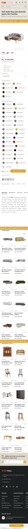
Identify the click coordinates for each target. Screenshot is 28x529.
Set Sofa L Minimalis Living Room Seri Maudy (20, 270)
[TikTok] (13, 486)
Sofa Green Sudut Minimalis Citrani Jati (20, 292)
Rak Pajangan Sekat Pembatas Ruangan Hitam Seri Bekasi (20, 405)
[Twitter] (10, 486)
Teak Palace (9, 66)
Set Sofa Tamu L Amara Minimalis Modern (6, 292)
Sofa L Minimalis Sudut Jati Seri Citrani (20, 335)
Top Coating (4, 73)
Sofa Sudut (19, 184)
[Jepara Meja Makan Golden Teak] (7, 438)
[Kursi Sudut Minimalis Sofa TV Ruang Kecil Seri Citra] (20, 239)
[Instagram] (6, 486)
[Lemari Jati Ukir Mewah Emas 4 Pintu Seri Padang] (7, 352)
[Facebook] (3, 486)
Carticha (13, 184)
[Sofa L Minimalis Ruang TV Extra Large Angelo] (7, 325)
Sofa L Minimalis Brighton (19, 313)
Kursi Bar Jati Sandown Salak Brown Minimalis (20, 427)
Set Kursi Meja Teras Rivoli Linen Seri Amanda (7, 405)
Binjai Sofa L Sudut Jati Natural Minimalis (7, 249)
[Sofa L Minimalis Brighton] (20, 303)
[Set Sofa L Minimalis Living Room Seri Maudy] (20, 260)
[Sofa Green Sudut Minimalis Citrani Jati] (20, 282)
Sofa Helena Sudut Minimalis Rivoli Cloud (7, 313)
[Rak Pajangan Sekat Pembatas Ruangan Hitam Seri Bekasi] (20, 395)
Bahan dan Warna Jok (7, 101)
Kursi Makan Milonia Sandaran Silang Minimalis (7, 383)
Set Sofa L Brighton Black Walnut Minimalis (7, 270)
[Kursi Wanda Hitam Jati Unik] (7, 416)
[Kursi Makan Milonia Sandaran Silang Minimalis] (7, 373)
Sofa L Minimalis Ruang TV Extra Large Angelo (7, 335)
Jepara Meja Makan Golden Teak (7, 448)
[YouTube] (17, 486)
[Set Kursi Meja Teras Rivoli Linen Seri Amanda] (7, 395)
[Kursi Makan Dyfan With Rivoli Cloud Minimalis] (20, 373)
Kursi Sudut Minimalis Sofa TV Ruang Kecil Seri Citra (20, 249)
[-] (2, 525)
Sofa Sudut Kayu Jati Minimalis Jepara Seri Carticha (16, 517)
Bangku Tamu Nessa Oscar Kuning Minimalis (20, 362)
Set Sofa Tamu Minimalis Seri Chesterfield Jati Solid (20, 448)
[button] (16, 525)
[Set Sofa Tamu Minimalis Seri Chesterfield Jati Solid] (20, 438)
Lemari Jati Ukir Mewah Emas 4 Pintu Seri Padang (7, 362)
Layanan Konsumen (19, 493)
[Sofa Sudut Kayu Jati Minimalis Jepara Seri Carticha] (3, 517)
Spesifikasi (12, 193)
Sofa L (24, 184)
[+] (7, 525)
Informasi (19, 193)
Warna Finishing (5, 80)
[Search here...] (25, 6)
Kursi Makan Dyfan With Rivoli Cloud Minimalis (19, 383)
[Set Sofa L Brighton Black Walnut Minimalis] (7, 260)
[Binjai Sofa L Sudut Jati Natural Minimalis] (7, 239)
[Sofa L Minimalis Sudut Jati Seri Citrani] (20, 325)
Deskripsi (4, 193)
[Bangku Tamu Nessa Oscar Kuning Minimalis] (20, 352)
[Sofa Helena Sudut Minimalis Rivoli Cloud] (7, 303)
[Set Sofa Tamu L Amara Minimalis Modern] (7, 282)
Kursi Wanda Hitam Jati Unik (7, 426)
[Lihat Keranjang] (25, 2)
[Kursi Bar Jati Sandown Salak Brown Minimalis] (20, 416)
